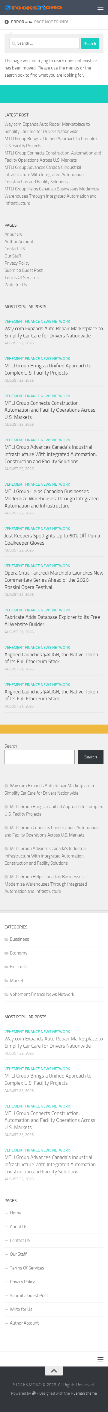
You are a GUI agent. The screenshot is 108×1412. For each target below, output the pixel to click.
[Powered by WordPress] (34, 1393)
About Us (13, 234)
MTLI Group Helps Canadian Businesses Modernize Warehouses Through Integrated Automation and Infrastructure (52, 196)
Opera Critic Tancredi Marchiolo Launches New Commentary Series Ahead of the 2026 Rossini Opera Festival (54, 580)
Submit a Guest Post (23, 270)
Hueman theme (84, 1393)
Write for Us (15, 284)
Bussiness (19, 939)
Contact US (14, 249)
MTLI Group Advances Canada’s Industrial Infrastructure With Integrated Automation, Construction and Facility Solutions (44, 174)
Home (16, 1213)
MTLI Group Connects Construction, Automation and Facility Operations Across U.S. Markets (49, 410)
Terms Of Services (21, 277)
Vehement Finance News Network (37, 321)
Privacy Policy (16, 263)
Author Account (18, 241)
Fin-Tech (18, 966)
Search (10, 746)
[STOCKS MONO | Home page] (43, 7)
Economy (18, 953)
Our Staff (12, 256)
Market (16, 980)
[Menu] (100, 7)
